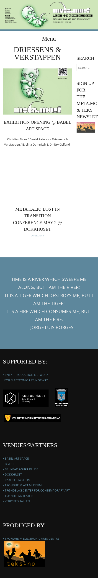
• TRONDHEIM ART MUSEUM (22, 485)
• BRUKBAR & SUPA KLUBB (20, 469)
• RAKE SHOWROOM (17, 480)
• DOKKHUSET (12, 474)
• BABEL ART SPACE (16, 458)
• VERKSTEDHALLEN (16, 501)
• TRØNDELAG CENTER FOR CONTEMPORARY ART (36, 490)
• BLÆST (8, 464)
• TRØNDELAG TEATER (18, 496)
